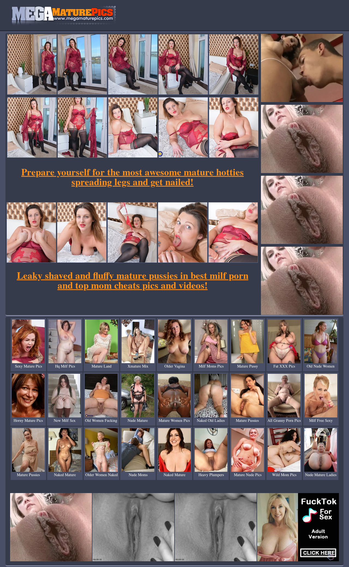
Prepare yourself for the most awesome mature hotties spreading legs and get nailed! (132, 177)
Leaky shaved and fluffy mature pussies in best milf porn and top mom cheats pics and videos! (132, 280)
